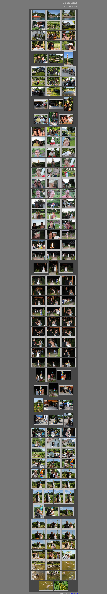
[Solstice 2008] (38, 14)
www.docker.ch (74, 593)
